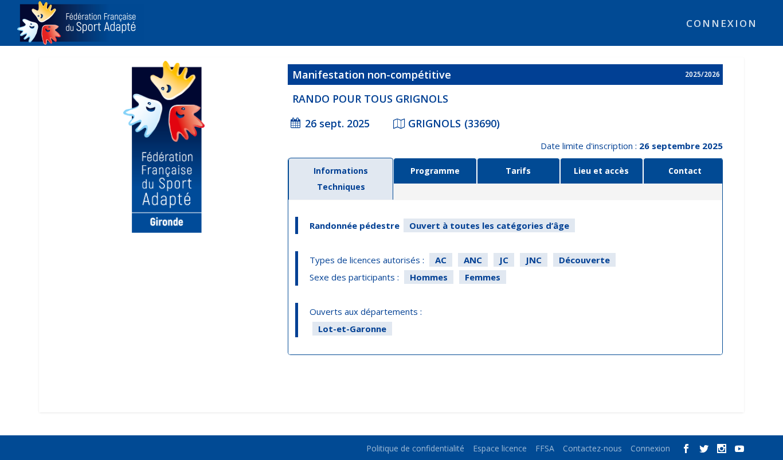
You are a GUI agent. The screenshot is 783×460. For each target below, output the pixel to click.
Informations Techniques (341, 178)
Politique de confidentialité (415, 448)
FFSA (544, 448)
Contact (685, 170)
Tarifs (518, 170)
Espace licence (500, 448)
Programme (435, 170)
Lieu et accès (601, 170)
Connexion (721, 24)
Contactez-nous (592, 448)
